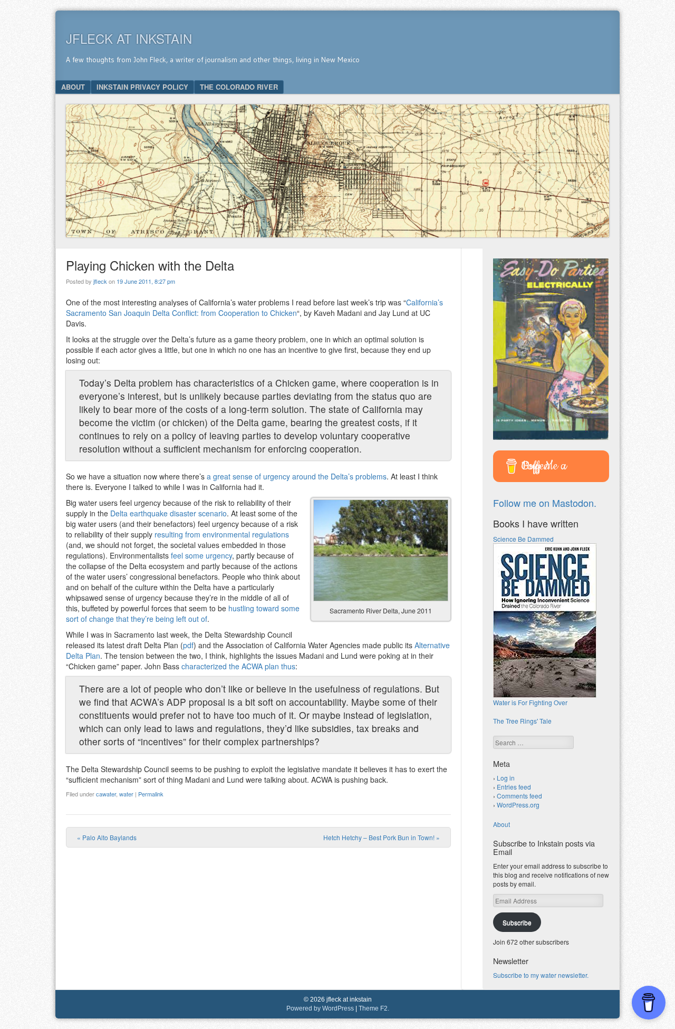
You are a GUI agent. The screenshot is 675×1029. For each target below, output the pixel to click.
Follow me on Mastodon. (544, 502)
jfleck (100, 281)
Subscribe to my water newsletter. (541, 974)
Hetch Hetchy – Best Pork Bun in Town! (381, 837)
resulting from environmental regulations (222, 534)
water (126, 794)
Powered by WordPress (320, 1008)
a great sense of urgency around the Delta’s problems (297, 476)
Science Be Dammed (523, 538)
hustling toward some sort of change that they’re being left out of (183, 613)
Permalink (150, 794)
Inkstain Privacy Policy (142, 87)
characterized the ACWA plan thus (238, 666)
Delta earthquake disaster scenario (168, 513)
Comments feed (519, 795)
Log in (506, 777)
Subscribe (517, 922)
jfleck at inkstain (129, 38)
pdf (188, 645)
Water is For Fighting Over (530, 702)
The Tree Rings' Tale (522, 720)
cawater (106, 794)
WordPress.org (518, 804)
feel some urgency (201, 555)
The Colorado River (239, 87)
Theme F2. (374, 1008)
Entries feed (514, 786)
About (73, 87)
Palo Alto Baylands (107, 837)
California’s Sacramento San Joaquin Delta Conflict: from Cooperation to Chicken (254, 307)
